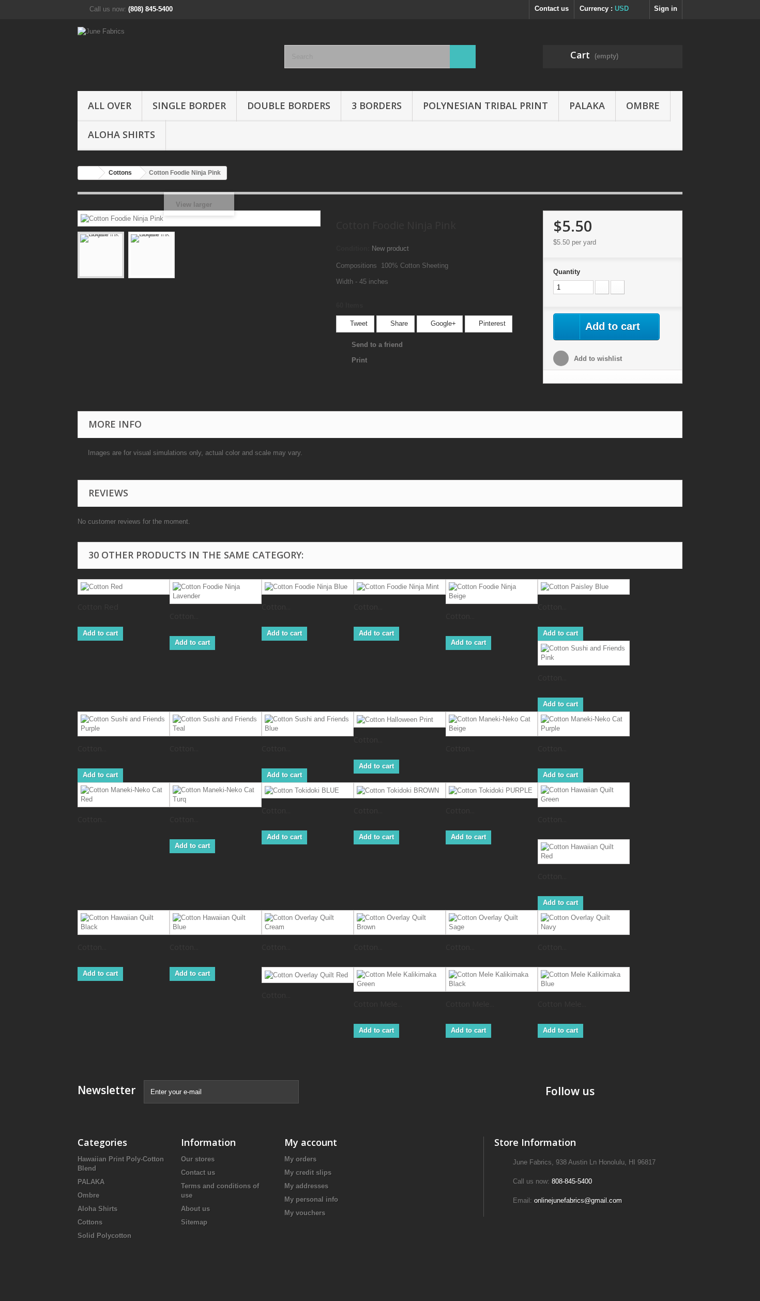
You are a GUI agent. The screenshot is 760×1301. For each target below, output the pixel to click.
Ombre (643, 105)
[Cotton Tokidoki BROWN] (400, 790)
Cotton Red (98, 606)
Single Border (189, 105)
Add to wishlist (597, 358)
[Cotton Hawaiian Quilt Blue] (216, 922)
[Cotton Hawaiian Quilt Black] (124, 922)
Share (398, 323)
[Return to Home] (88, 173)
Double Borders (288, 105)
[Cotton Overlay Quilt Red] (308, 975)
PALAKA (587, 105)
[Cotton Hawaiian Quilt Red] (584, 851)
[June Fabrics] (173, 52)
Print (359, 360)
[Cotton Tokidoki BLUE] (308, 790)
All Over (109, 105)
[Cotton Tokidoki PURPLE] (492, 790)
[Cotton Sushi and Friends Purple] (124, 724)
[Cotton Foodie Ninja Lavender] (216, 591)
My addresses (306, 1186)
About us (195, 1209)
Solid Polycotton (104, 1235)
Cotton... (184, 616)
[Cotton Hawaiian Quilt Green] (584, 794)
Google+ (442, 323)
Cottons (90, 1222)
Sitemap (194, 1222)
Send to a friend (377, 345)
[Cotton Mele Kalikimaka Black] (492, 979)
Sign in (665, 8)
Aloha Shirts (121, 134)
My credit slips (307, 1172)
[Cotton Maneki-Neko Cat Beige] (492, 724)
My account (310, 1142)
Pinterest (491, 323)
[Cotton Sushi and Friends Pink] (584, 653)
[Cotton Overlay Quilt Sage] (492, 922)
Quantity (566, 272)
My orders (300, 1159)
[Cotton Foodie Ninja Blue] (308, 587)
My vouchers (304, 1213)
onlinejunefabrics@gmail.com (578, 1200)
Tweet (358, 323)
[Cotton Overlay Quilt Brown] (400, 922)
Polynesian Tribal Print (485, 105)
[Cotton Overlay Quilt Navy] (584, 922)
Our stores (198, 1159)
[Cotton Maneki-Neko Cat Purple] (584, 724)
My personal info (311, 1199)
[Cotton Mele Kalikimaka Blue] (584, 979)
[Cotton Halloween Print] (400, 720)
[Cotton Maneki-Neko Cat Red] (124, 794)
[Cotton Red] (124, 587)
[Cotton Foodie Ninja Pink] (101, 255)
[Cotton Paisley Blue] (584, 587)
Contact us (552, 8)
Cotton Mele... (378, 1004)
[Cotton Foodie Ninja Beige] (492, 591)
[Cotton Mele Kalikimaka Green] (400, 979)
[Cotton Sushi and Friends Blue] (308, 724)
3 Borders (377, 105)
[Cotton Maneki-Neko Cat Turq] (216, 794)
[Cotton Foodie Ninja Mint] (400, 587)
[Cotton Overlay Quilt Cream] (308, 922)
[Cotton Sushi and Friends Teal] (216, 724)
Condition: (353, 248)
